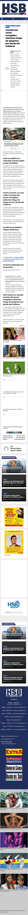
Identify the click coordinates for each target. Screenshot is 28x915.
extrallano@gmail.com (19, 726)
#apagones (13, 57)
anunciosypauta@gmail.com (20, 729)
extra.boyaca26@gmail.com (20, 723)
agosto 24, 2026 (8, 637)
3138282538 (9, 729)
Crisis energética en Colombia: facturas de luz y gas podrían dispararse (13, 259)
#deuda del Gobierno (15, 61)
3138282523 (9, 710)
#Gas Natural (13, 67)
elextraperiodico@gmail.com (20, 713)
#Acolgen (12, 55)
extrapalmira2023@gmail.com (14, 704)
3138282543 (9, 707)
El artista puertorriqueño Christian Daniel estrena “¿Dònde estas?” (12, 468)
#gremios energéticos (15, 71)
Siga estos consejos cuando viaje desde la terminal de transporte (19, 437)
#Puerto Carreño (15, 79)
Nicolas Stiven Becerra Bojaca (15, 52)
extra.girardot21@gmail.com (16, 716)
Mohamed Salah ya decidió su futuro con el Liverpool (8, 437)
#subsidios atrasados (15, 83)
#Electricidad (13, 63)
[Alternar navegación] (13, 19)
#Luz (11, 73)
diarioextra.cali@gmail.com (19, 710)
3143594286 (16, 702)
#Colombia (18, 57)
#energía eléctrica (14, 65)
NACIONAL (18, 25)
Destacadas (8, 25)
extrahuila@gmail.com (16, 720)
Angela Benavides (16, 485)
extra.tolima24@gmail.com (20, 707)
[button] (23, 18)
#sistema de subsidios (15, 81)
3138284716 (9, 713)
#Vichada (12, 86)
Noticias (7, 27)
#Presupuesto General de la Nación (16, 76)
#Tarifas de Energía (14, 85)
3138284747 (9, 723)
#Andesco (17, 55)
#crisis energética (14, 59)
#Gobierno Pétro (14, 69)
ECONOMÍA (13, 25)
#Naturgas (15, 73)
